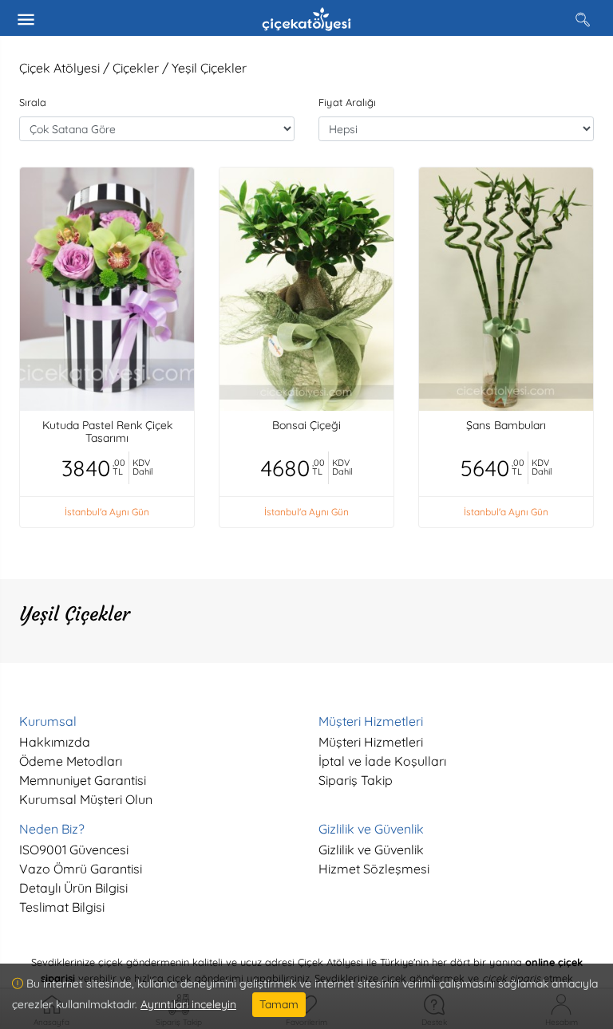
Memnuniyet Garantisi (82, 780)
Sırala (32, 102)
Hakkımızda (54, 742)
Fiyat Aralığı (347, 102)
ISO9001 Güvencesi (74, 850)
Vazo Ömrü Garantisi (80, 869)
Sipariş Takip (355, 780)
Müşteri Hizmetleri (370, 742)
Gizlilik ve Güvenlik (371, 850)
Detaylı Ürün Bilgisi (73, 888)
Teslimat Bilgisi (62, 907)
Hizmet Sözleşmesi (373, 869)
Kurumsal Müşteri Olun (85, 799)
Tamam (279, 1004)
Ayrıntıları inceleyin (188, 1004)
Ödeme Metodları (70, 761)
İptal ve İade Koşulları (382, 761)
